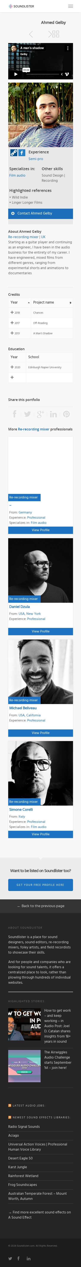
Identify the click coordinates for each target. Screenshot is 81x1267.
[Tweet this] (27, 414)
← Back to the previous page (40, 906)
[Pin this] (66, 414)
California (33, 715)
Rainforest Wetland (23, 1176)
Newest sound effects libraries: (42, 1117)
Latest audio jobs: (29, 1105)
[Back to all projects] (55, 34)
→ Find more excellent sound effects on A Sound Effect (39, 1215)
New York (33, 614)
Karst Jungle (17, 1167)
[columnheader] (19, 303)
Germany (25, 512)
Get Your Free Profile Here (40, 885)
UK (43, 237)
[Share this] (14, 414)
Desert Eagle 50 (20, 1158)
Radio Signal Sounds (24, 1127)
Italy (22, 817)
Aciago (13, 1136)
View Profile (40, 530)
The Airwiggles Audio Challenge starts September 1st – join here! (57, 1060)
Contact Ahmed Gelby (34, 213)
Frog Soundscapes (22, 1185)
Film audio (17, 176)
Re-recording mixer (23, 237)
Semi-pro (36, 159)
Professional (36, 518)
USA (22, 614)
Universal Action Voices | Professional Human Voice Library (37, 1147)
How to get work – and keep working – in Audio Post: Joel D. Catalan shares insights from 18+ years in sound (57, 1026)
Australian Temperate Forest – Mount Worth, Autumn (37, 1196)
